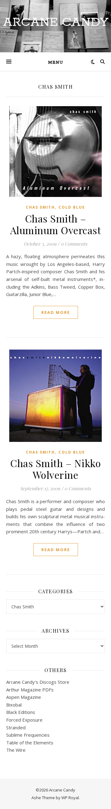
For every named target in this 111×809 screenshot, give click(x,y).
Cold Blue (72, 207)
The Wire (16, 750)
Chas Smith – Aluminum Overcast (55, 224)
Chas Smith (40, 207)
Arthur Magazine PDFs (30, 690)
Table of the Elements (29, 742)
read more (55, 312)
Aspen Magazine (23, 697)
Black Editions (20, 712)
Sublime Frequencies (28, 735)
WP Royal (70, 797)
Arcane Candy (56, 22)
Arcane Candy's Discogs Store (37, 682)
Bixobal (14, 705)
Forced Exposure (24, 720)
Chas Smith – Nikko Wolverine (55, 468)
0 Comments (74, 244)
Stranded (16, 727)
